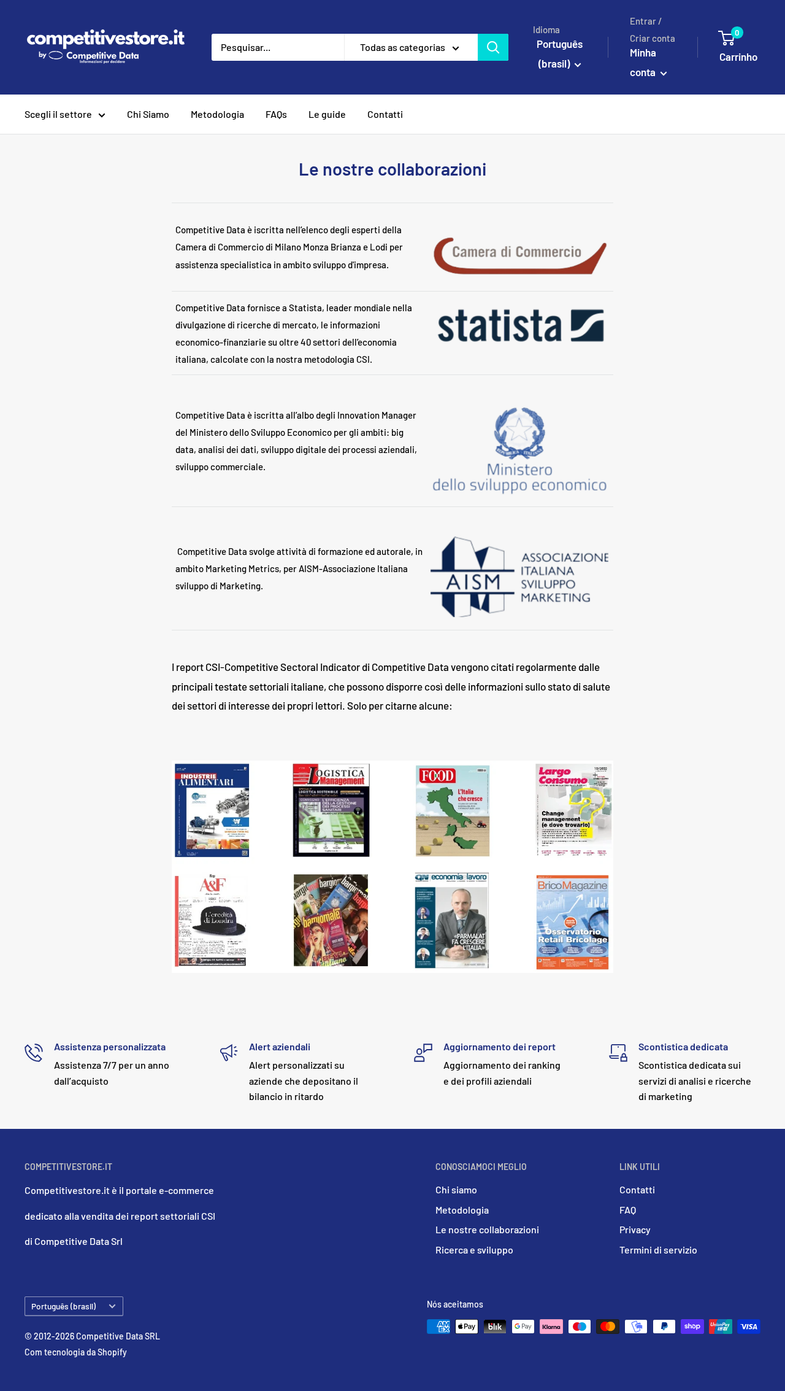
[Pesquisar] (493, 47)
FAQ (627, 1209)
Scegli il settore (58, 114)
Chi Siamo (148, 114)
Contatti (385, 114)
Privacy (635, 1229)
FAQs (276, 114)
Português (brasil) (63, 1306)
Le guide (327, 114)
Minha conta (643, 62)
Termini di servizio (658, 1249)
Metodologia (217, 114)
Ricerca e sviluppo (474, 1249)
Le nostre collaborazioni (487, 1229)
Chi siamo (456, 1189)
